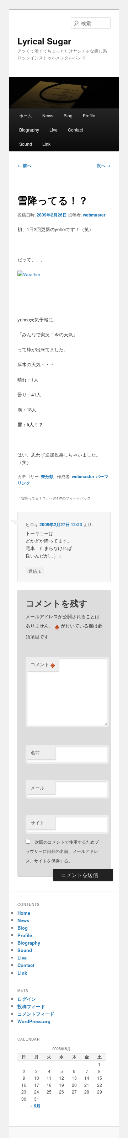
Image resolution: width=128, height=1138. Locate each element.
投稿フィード (31, 1006)
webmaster (94, 215)
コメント (43, 664)
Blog (68, 115)
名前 (35, 752)
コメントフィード (35, 1013)
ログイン (26, 998)
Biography (29, 130)
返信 (34, 570)
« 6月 (35, 1105)
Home (23, 912)
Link (46, 144)
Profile (89, 115)
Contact (75, 130)
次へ (104, 165)
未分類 (47, 476)
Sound (25, 144)
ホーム (25, 115)
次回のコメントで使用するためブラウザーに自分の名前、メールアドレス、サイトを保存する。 (62, 851)
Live (53, 130)
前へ (24, 165)
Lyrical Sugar (44, 41)
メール (37, 787)
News (47, 115)
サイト (37, 822)
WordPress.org (33, 1021)
